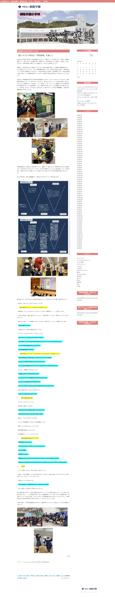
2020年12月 (80, 234)
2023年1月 (79, 193)
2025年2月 (79, 147)
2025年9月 (79, 135)
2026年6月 (79, 117)
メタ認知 (79, 268)
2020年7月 (79, 244)
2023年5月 (79, 185)
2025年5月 (79, 141)
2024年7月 (79, 159)
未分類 (78, 286)
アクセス (31, 1)
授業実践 (79, 282)
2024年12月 (80, 151)
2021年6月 (79, 226)
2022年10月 (80, 199)
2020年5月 (79, 248)
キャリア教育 (80, 262)
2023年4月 (79, 187)
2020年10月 (80, 238)
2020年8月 (79, 242)
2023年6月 (79, 183)
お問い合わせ (37, 1)
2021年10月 (80, 219)
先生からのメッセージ (82, 270)
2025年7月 (79, 137)
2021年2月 (79, 232)
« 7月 (78, 77)
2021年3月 (79, 230)
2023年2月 (79, 191)
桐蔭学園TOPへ (5, 1)
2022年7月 (79, 203)
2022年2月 (79, 211)
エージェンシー (81, 258)
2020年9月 (79, 240)
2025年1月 (79, 149)
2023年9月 (79, 179)
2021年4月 (79, 228)
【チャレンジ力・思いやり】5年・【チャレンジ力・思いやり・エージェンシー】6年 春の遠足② (87, 89)
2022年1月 (79, 213)
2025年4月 (79, 143)
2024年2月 (79, 169)
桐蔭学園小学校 (23, 1)
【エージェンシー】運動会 (83, 101)
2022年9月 (79, 201)
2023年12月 (80, 173)
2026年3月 (79, 123)
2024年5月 (79, 163)
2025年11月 (80, 131)
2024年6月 (79, 161)
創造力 (78, 272)
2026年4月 (79, 121)
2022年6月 (79, 205)
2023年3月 (79, 189)
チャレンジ (79, 266)
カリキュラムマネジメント (83, 260)
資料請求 (46, 1)
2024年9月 (79, 157)
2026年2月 (79, 125)
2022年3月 (79, 209)
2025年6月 (79, 139)
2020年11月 (80, 236)
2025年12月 (80, 129)
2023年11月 (80, 175)
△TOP (68, 556)
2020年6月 (79, 246)
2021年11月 (80, 217)
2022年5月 (79, 207)
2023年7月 (79, 181)
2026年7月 (79, 115)
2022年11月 (80, 197)
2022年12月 (80, 195)
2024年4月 (79, 165)
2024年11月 (80, 153)
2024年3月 (79, 167)
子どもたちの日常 (81, 274)
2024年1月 (79, 171)
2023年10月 (80, 177)
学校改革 (79, 276)
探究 (78, 284)
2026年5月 (79, 119)
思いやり (34, 562)
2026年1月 (79, 127)
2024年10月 (80, 155)
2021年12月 (80, 215)
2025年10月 (80, 133)
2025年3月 (79, 145)
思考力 (78, 280)
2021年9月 (79, 222)
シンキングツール (27, 562)
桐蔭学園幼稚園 (14, 1)
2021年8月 (79, 224)
